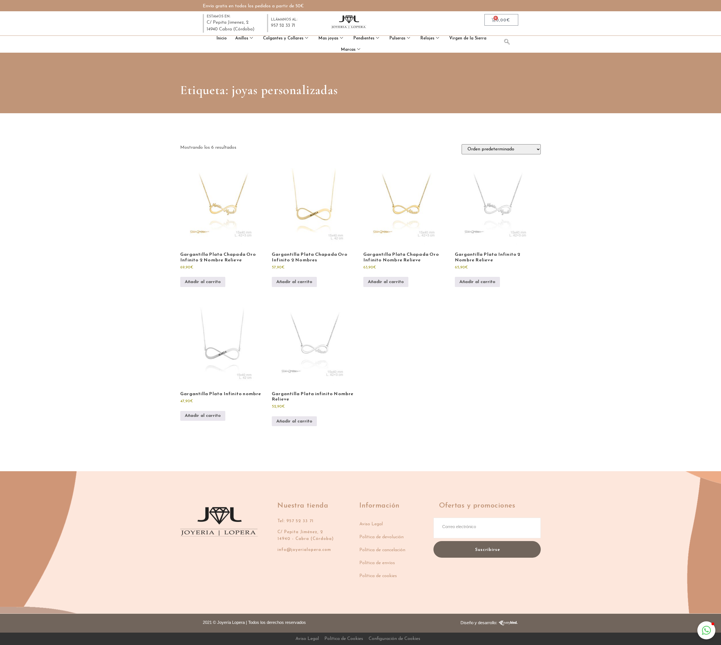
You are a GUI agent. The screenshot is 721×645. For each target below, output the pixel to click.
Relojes (427, 38)
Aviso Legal (371, 524)
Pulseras (397, 38)
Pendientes (363, 38)
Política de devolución (381, 537)
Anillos (241, 38)
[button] (706, 630)
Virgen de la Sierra (467, 38)
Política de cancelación (382, 550)
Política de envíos (377, 563)
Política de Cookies (343, 639)
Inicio (221, 38)
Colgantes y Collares (283, 38)
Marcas (348, 50)
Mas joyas (328, 38)
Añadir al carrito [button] (203, 282)
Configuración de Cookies (394, 639)
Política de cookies (378, 576)
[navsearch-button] (509, 42)
